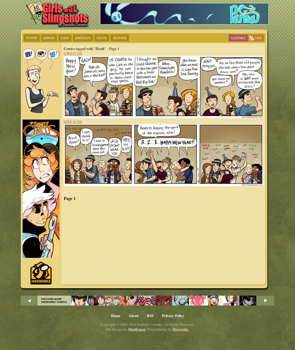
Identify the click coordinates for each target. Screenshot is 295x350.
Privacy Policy (173, 315)
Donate (120, 37)
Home (31, 37)
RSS (258, 37)
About (49, 37)
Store (102, 37)
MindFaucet (136, 329)
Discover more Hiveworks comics (54, 301)
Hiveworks (180, 329)
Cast (65, 37)
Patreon (83, 37)
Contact (238, 37)
